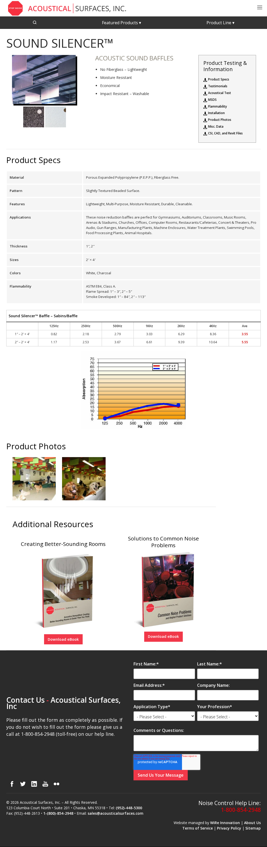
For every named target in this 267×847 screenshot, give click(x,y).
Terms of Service (197, 828)
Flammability (217, 106)
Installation (216, 113)
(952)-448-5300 (129, 807)
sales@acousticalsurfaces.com (115, 813)
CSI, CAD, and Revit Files (225, 133)
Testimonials (217, 86)
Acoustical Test (219, 93)
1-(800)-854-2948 (58, 813)
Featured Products (121, 22)
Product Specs (218, 79)
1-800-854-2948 (241, 809)
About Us (252, 822)
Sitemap (253, 828)
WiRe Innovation (225, 822)
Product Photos (219, 120)
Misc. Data (215, 126)
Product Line (220, 22)
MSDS (212, 100)
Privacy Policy (229, 828)
